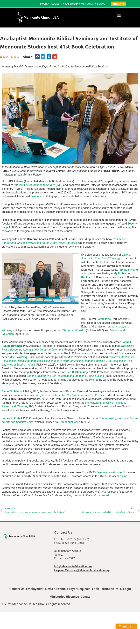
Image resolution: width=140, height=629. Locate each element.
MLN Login (87, 4)
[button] (119, 15)
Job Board (71, 4)
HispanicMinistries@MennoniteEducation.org (82, 570)
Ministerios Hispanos (64, 596)
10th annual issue (69, 422)
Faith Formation (103, 589)
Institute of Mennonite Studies (37, 185)
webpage (109, 472)
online (123, 476)
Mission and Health (73, 330)
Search (101, 4)
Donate (85, 596)
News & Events (55, 589)
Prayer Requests (51, 4)
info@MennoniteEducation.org (73, 566)
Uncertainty (96, 303)
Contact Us (16, 589)
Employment (35, 589)
